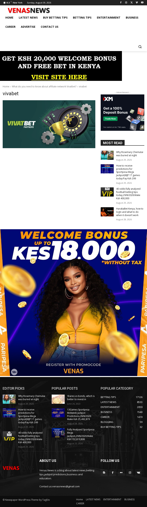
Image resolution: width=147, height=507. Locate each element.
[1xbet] (61, 79)
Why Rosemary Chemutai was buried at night (129, 153)
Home (6, 86)
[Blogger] (104, 472)
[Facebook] (121, 3)
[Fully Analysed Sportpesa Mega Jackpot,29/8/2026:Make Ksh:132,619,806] (58, 432)
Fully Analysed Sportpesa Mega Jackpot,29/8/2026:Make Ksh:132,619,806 (80, 434)
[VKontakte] (138, 472)
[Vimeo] (137, 3)
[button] (139, 46)
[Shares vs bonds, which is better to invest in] (58, 399)
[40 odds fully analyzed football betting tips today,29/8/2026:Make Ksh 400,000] (107, 192)
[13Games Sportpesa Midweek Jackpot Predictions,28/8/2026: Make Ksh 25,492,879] (58, 412)
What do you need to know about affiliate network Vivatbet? (44, 86)
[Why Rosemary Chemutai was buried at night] (107, 155)
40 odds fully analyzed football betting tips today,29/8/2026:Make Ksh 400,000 (128, 193)
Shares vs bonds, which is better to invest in (81, 397)
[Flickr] (121, 472)
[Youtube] (142, 3)
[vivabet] (49, 124)
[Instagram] (126, 3)
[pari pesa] (73, 375)
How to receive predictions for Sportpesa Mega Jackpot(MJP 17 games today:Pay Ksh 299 (128, 172)
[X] (131, 3)
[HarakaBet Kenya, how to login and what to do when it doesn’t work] (107, 211)
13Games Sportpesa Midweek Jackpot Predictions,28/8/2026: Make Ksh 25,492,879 (79, 414)
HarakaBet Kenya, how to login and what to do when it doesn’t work (129, 212)
